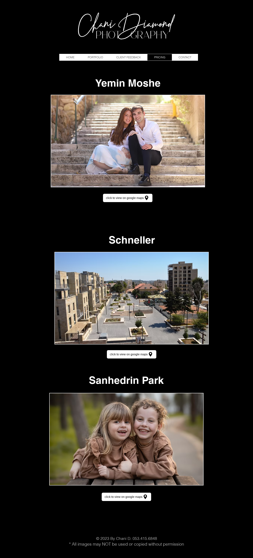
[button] (128, 141)
